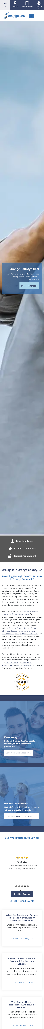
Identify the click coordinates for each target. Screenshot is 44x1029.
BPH (4, 631)
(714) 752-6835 (12, 662)
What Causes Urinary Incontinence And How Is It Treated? (22, 1005)
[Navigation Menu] (31, 16)
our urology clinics (24, 665)
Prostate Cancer (16, 628)
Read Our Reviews (22, 894)
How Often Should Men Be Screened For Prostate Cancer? (22, 961)
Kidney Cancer (30, 628)
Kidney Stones (21, 634)
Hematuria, (33, 634)
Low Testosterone (15, 631)
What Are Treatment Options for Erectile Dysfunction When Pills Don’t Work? (22, 918)
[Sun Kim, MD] (13, 15)
